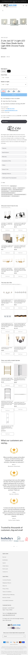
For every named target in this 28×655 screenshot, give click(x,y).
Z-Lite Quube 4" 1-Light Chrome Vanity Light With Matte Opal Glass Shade (7, 246)
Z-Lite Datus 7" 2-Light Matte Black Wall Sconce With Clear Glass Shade (6, 224)
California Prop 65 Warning (8, 594)
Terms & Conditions (7, 591)
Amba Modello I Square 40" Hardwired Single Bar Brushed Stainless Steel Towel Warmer (20, 403)
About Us (5, 585)
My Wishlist (5, 560)
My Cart (4, 557)
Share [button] (3, 182)
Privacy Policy (6, 588)
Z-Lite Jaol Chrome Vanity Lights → (20, 194)
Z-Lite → (10, 189)
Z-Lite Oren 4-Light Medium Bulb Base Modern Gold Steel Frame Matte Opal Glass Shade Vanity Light (20, 270)
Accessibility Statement (8, 600)
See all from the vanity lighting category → (11, 284)
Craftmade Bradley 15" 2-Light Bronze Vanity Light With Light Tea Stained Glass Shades (20, 348)
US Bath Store (15, 644)
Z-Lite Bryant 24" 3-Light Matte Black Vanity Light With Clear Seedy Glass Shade (20, 224)
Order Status (5, 565)
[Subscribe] (23, 636)
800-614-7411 (11, 108)
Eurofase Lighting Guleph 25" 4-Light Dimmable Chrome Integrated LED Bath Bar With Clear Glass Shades (7, 301)
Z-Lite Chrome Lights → (5, 191)
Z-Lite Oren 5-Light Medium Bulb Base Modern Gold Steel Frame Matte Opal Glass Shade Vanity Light (7, 270)
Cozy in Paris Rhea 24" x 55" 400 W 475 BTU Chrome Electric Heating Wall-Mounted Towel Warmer (20, 379)
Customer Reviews (7, 579)
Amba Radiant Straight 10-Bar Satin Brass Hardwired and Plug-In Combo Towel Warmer (7, 379)
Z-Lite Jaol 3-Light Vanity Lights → (7, 194)
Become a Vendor (6, 597)
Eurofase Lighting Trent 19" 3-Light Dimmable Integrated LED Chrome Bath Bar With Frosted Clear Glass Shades (7, 325)
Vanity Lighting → (4, 189)
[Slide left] (11, 546)
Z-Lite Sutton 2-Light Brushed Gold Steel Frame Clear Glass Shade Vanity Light (19, 246)
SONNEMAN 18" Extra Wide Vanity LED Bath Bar (6, 348)
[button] (1, 5)
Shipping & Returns (7, 582)
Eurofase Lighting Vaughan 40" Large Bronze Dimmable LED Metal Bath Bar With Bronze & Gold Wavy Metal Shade (20, 325)
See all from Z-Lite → (6, 207)
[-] (3, 91)
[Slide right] (16, 546)
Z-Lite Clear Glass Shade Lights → (16, 191)
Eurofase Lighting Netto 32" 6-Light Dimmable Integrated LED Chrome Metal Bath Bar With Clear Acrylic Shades (20, 301)
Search (4, 562)
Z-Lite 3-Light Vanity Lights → (18, 189)
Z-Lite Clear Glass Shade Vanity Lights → (8, 192)
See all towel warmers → (7, 362)
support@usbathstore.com (11, 110)
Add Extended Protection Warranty (9, 89)
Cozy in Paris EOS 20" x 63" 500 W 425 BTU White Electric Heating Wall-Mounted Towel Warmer (7, 427)
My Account (5, 568)
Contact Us (5, 571)
